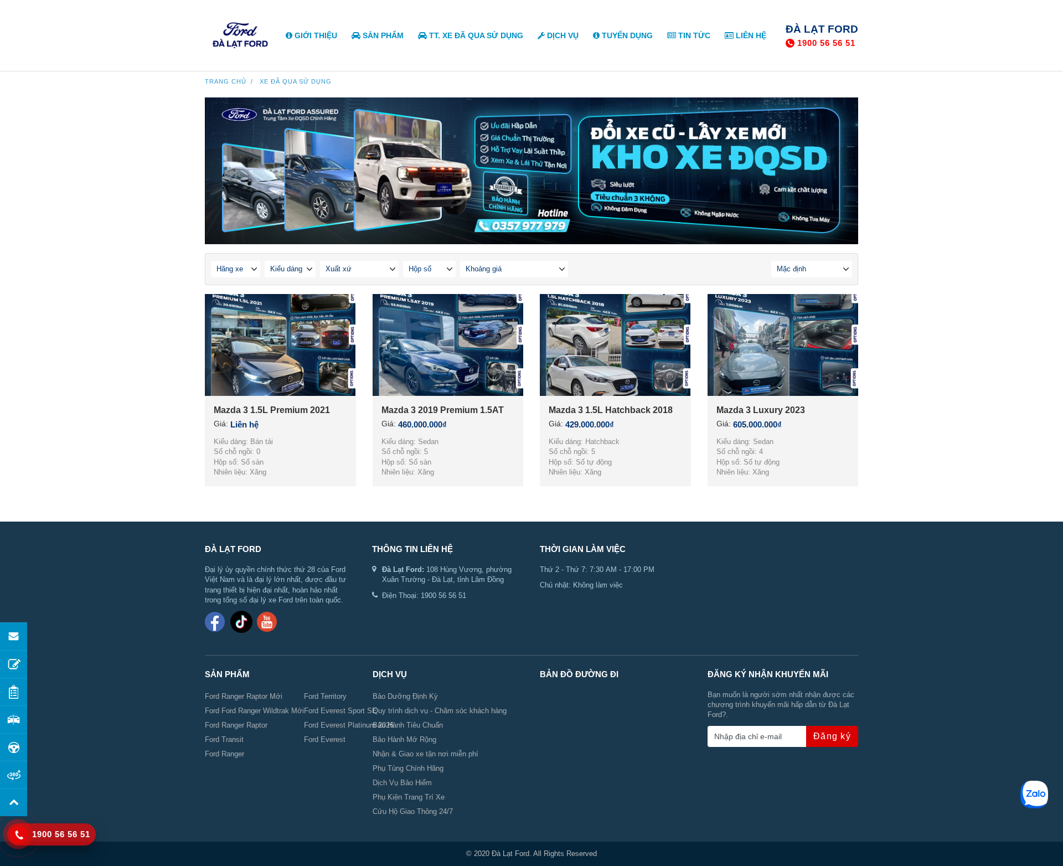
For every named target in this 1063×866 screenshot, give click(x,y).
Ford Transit (224, 739)
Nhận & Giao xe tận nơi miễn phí (425, 754)
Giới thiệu (314, 35)
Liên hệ (750, 35)
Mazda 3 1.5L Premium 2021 (272, 410)
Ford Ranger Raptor (236, 725)
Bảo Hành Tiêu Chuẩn (408, 725)
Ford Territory (325, 696)
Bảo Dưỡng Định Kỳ (405, 696)
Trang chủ (225, 81)
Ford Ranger (224, 754)
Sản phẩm (382, 35)
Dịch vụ (562, 35)
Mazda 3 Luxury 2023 (760, 410)
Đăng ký (832, 736)
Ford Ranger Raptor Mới (243, 696)
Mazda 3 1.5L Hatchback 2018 (611, 410)
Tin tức (693, 35)
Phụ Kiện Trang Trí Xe (409, 797)
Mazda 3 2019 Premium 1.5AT (442, 410)
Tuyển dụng (626, 35)
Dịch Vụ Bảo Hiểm (402, 783)
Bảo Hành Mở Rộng (404, 739)
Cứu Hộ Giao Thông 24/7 (413, 811)
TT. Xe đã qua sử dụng (475, 35)
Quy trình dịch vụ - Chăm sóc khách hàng (440, 711)
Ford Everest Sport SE (340, 711)
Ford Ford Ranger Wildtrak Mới (254, 711)
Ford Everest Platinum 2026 (349, 725)
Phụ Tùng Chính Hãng (408, 768)
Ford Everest (324, 739)
